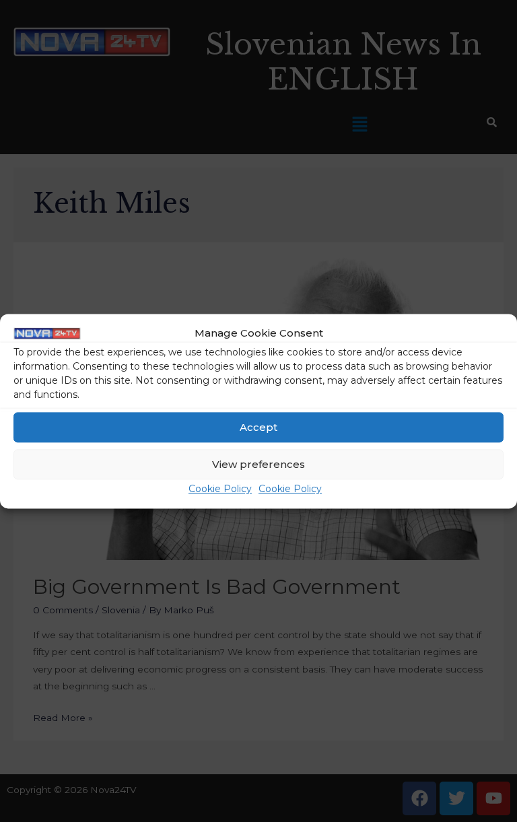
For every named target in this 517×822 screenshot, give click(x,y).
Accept (258, 427)
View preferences (258, 464)
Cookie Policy (220, 489)
